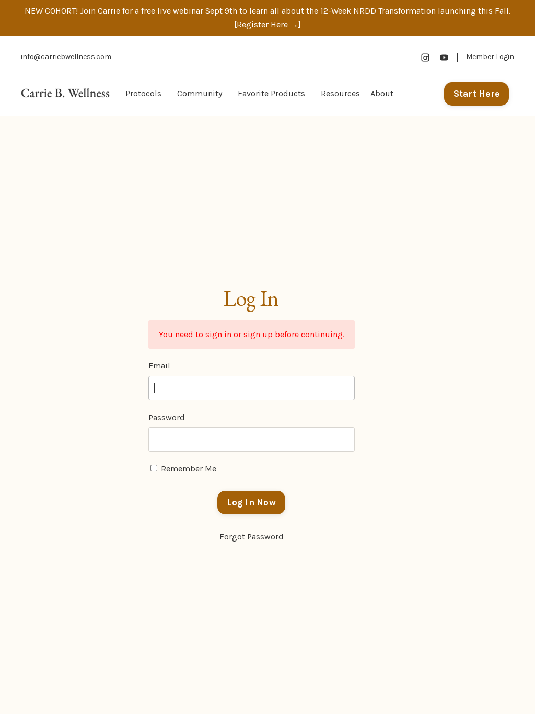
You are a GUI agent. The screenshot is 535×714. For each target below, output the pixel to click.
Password (166, 417)
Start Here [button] (476, 93)
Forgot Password (251, 537)
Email (159, 366)
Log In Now (251, 502)
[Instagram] (425, 57)
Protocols (143, 93)
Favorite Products (271, 93)
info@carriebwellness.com (66, 56)
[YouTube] (444, 57)
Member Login (490, 57)
